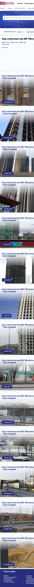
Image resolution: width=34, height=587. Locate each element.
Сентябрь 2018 (9, 564)
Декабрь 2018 (9, 493)
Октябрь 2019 (9, 208)
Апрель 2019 (8, 350)
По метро (29, 577)
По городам (7, 580)
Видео (21, 32)
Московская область (10, 577)
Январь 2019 (8, 457)
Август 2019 (8, 244)
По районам (30, 579)
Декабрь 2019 (9, 137)
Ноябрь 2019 (9, 173)
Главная (2, 8)
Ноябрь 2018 (9, 528)
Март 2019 (8, 386)
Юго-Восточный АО (20, 8)
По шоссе (29, 575)
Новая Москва (8, 579)
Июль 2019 (8, 279)
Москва (10, 8)
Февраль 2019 (9, 422)
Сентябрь (5, 47)
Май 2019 (7, 315)
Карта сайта (30, 582)
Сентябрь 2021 (9, 101)
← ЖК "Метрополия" (9, 31)
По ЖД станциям (9, 582)
